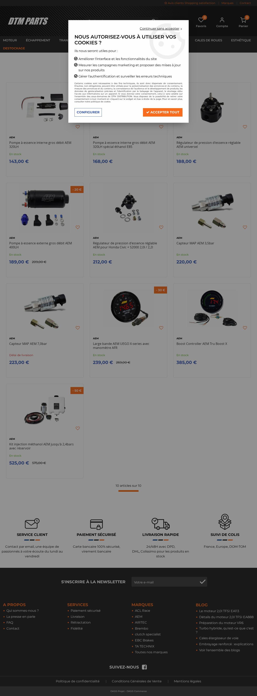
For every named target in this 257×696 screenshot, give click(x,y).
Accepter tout (164, 112)
